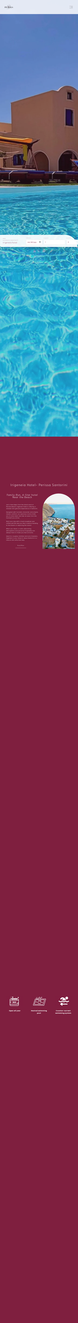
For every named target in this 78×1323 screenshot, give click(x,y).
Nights (46, 238)
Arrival (28, 238)
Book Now (20, 545)
